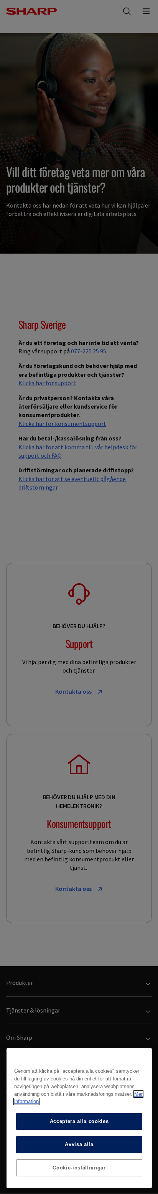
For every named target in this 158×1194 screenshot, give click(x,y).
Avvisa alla (79, 1144)
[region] (79, 1118)
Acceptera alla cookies (79, 1121)
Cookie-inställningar (79, 1168)
